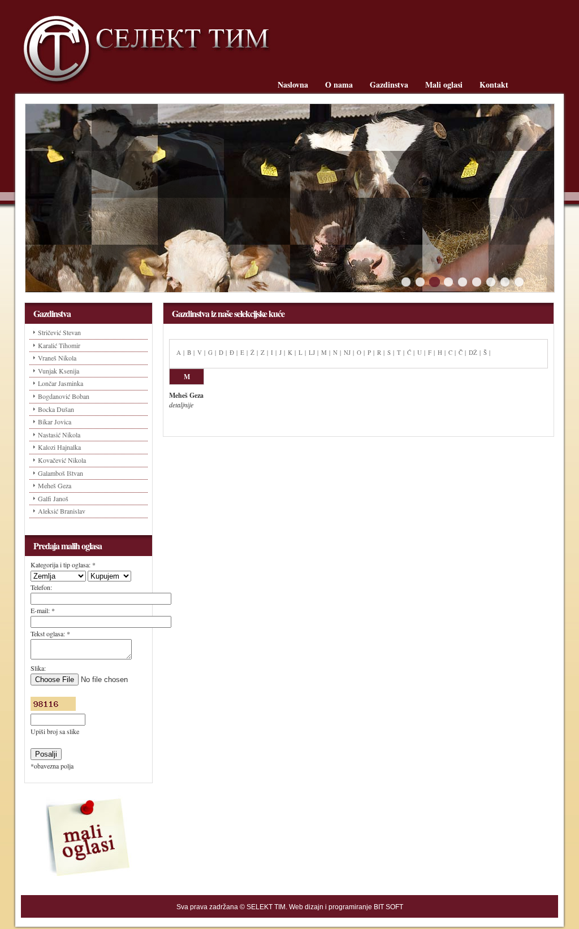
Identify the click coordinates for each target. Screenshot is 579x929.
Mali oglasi (444, 84)
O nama (339, 84)
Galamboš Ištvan (60, 472)
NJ (347, 352)
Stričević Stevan (59, 332)
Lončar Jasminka (60, 383)
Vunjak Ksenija (58, 370)
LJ (312, 352)
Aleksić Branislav (61, 510)
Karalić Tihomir (59, 345)
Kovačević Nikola (62, 459)
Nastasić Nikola (59, 434)
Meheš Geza (54, 485)
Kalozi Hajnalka (59, 447)
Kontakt (493, 84)
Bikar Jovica (54, 421)
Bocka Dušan (56, 409)
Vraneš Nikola (57, 357)
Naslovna (293, 84)
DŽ (473, 352)
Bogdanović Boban (63, 396)
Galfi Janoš (53, 498)
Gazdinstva (389, 84)
